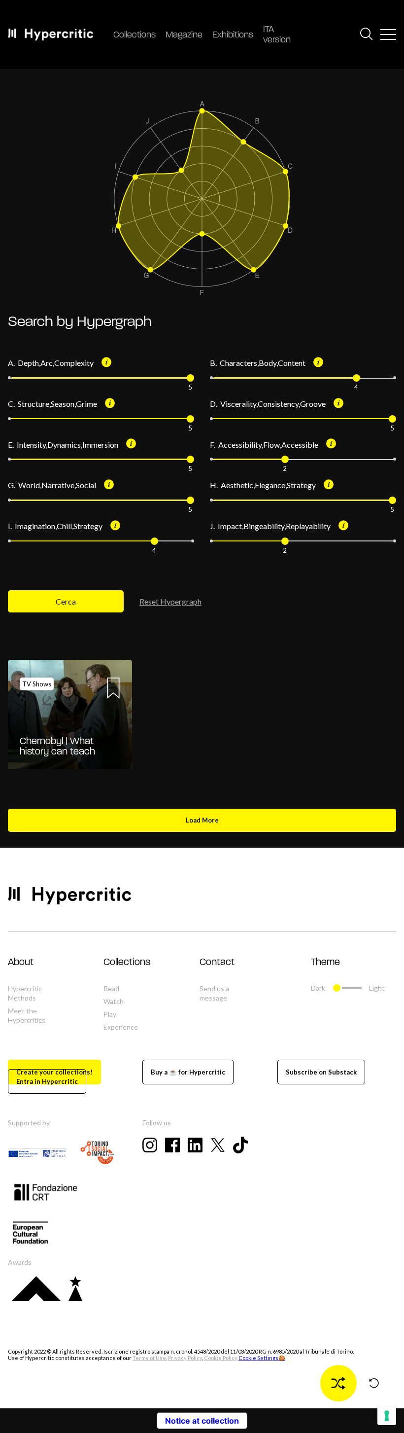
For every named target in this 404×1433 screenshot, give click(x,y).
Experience (120, 1027)
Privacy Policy (185, 1358)
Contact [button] (217, 962)
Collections (134, 35)
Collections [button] (126, 962)
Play (109, 1014)
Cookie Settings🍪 (261, 1358)
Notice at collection (202, 1421)
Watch (113, 1001)
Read (111, 988)
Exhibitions (232, 35)
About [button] (21, 962)
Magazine (184, 35)
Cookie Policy (220, 1358)
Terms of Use (149, 1358)
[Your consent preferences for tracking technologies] (386, 1415)
